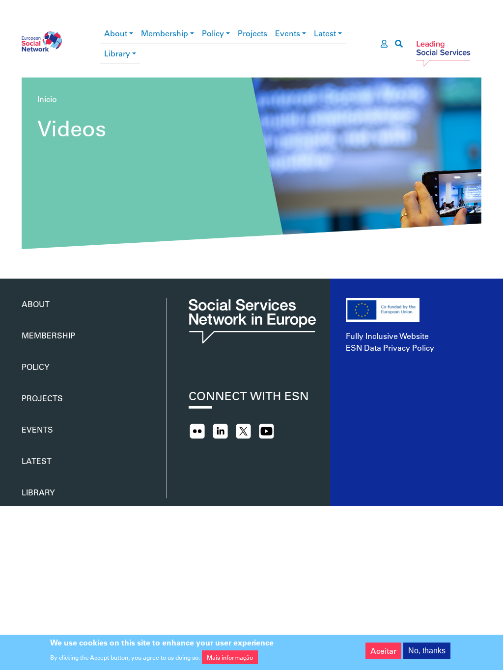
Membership (164, 33)
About (115, 33)
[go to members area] (384, 44)
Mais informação (230, 657)
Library (117, 53)
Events (287, 33)
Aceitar (383, 650)
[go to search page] (399, 44)
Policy (213, 33)
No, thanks (427, 650)
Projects (252, 33)
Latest (325, 33)
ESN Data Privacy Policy (390, 347)
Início (47, 99)
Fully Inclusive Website (387, 336)
